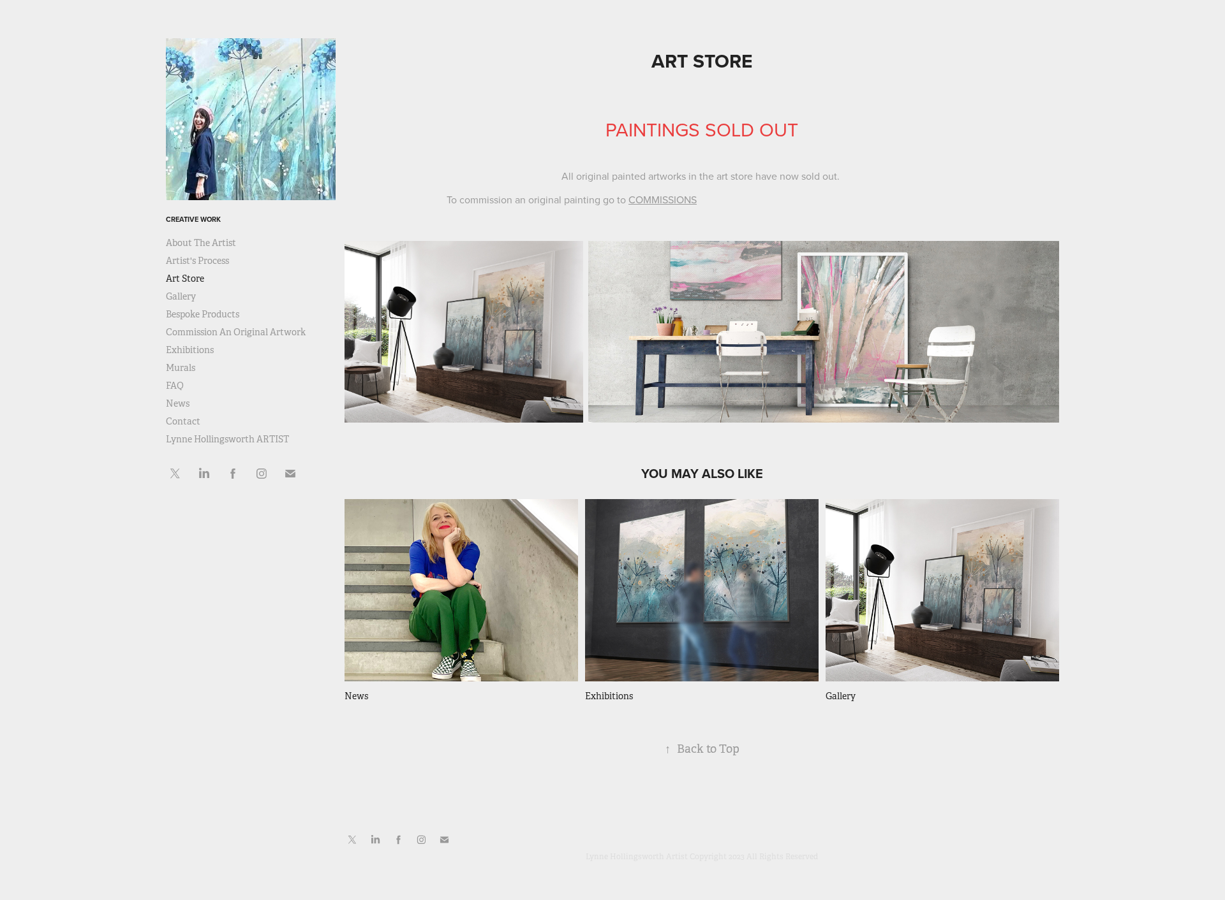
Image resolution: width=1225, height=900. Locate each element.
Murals (180, 368)
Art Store (185, 278)
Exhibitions (190, 350)
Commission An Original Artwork (236, 332)
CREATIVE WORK (193, 219)
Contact (183, 421)
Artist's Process (197, 260)
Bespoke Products (202, 314)
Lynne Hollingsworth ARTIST (227, 439)
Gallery (181, 296)
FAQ (175, 385)
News (177, 403)
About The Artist (201, 243)
